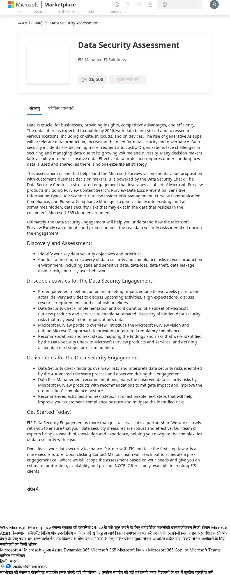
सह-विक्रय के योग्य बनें (73, 538)
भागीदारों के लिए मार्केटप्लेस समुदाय (116, 538)
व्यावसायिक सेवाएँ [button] (30, 23)
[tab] (36, 108)
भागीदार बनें (82, 533)
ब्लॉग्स (56, 527)
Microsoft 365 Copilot (168, 550)
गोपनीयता (18, 555)
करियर (5, 555)
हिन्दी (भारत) (9, 561)
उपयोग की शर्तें (123, 572)
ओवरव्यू (34, 108)
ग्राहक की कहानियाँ (76, 527)
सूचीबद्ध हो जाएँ (103, 533)
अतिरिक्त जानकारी (60, 108)
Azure (57, 550)
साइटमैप (52, 572)
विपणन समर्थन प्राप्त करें (133, 533)
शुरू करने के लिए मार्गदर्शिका (135, 527)
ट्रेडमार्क (141, 572)
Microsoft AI (11, 550)
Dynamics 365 (76, 550)
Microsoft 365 (103, 550)
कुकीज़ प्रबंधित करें (198, 572)
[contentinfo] (46, 23)
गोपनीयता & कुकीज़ (97, 572)
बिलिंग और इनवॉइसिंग (57, 533)
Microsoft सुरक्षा (37, 550)
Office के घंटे (102, 527)
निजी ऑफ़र (201, 527)
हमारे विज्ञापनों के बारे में (166, 572)
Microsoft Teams (205, 550)
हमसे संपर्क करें (70, 572)
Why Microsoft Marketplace (25, 527)
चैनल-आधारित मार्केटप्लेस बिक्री (167, 538)
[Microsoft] (23, 4)
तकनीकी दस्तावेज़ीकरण (174, 527)
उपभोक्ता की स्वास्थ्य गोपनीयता (22, 572)
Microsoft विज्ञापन (132, 550)
